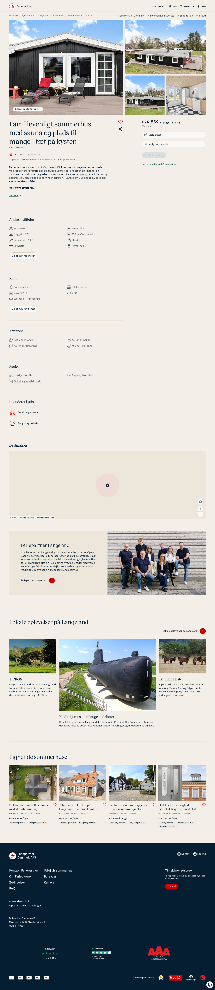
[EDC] (161, 978)
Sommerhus (74, 16)
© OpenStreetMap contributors (42, 517)
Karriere (49, 882)
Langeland (43, 16)
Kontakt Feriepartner (23, 870)
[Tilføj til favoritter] (120, 122)
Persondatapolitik (19, 901)
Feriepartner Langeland (34, 580)
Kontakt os (170, 164)
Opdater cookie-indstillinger (25, 906)
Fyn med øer (28, 16)
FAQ (12, 888)
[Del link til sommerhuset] (120, 129)
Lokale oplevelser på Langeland (180, 631)
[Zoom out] (200, 514)
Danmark (13, 16)
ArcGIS (14, 517)
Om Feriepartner (20, 876)
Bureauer (50, 876)
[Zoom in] (200, 508)
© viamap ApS (24, 517)
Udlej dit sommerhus (158, 6)
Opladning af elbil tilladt (27, 381)
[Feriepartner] (20, 6)
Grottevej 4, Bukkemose (27, 155)
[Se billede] (66, 67)
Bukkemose (58, 16)
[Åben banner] (209, 984)
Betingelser (17, 882)
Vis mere (13, 196)
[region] (107, 485)
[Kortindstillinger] (200, 502)
